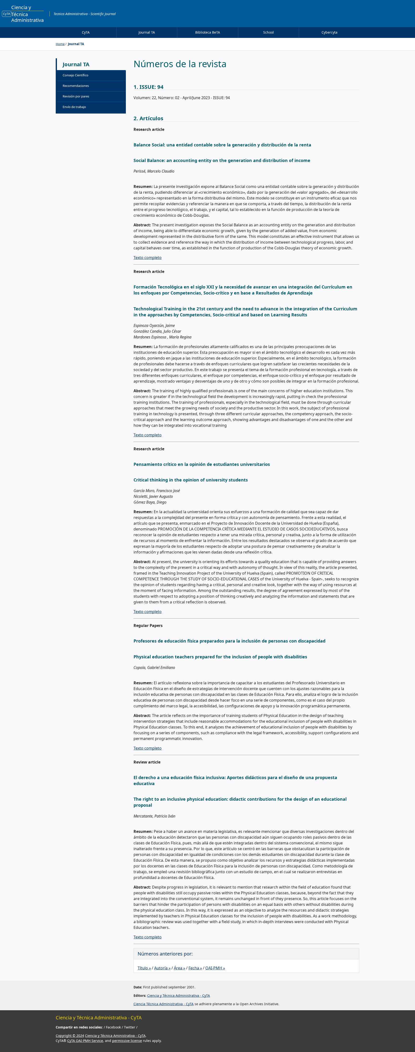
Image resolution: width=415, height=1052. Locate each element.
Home (60, 44)
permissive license (127, 1040)
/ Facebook (113, 1027)
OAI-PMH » (215, 968)
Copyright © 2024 (70, 1035)
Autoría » (162, 968)
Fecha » (195, 968)
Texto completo (148, 257)
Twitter (130, 1027)
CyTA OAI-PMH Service (85, 1040)
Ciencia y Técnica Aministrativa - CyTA (115, 1035)
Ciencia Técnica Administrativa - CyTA (164, 1004)
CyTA (6, 14)
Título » (144, 968)
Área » (179, 968)
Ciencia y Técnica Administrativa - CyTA (178, 995)
